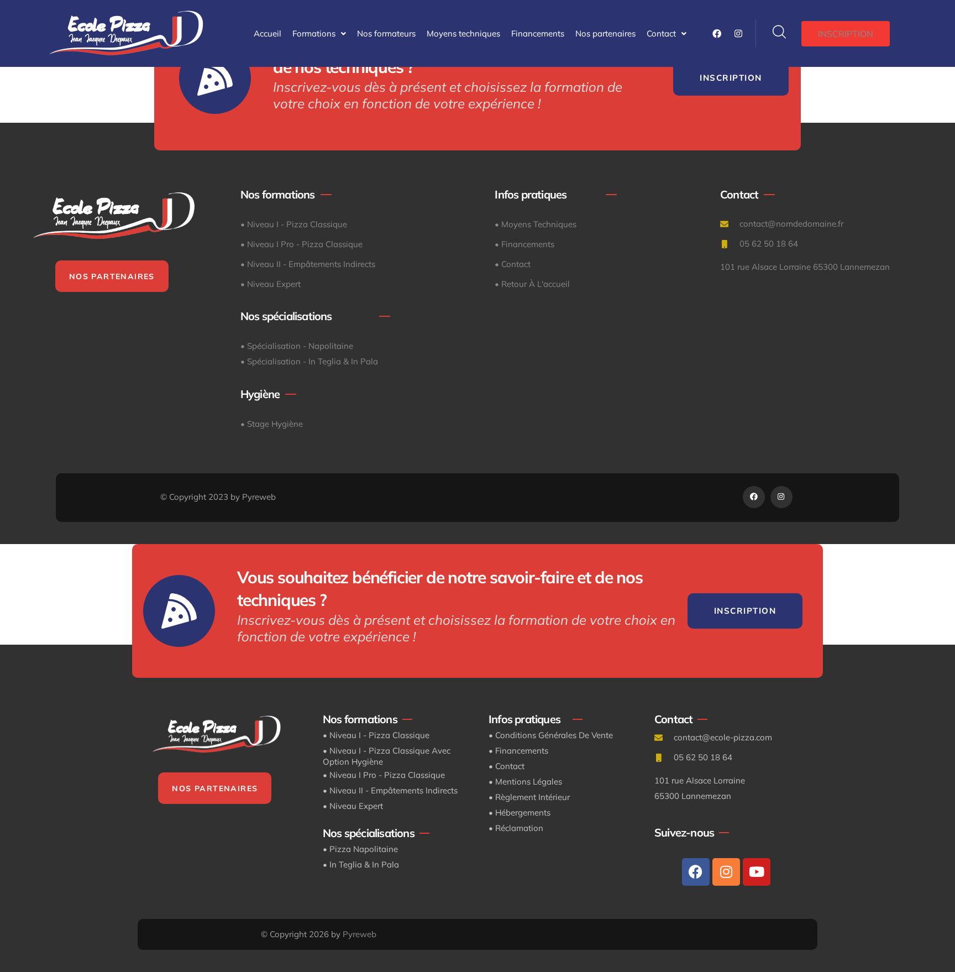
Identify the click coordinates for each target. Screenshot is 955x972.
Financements (537, 33)
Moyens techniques (463, 33)
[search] (779, 32)
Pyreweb (359, 934)
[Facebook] (696, 872)
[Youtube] (756, 872)
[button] (319, 33)
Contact (661, 33)
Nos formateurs (386, 33)
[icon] (717, 34)
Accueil (267, 33)
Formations (313, 33)
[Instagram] (726, 872)
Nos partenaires (605, 33)
